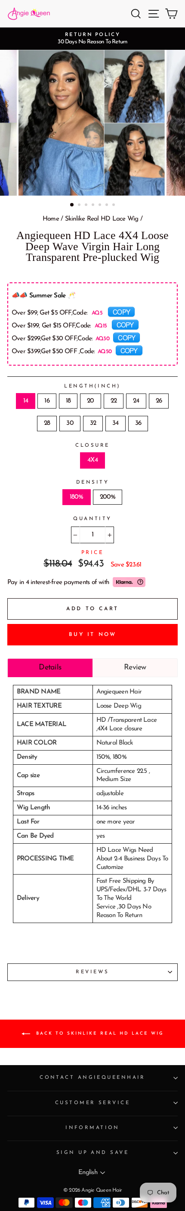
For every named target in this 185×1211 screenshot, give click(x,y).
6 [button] (107, 205)
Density (92, 482)
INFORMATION (92, 1127)
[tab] (50, 667)
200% (108, 497)
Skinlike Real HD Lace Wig (102, 219)
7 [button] (114, 205)
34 (115, 423)
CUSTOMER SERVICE (92, 1102)
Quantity (92, 518)
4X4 (92, 460)
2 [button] (80, 205)
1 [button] (72, 205)
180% (76, 497)
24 (136, 401)
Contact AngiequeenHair (92, 1077)
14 (25, 401)
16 (46, 401)
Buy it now (93, 634)
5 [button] (101, 205)
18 (68, 401)
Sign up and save (92, 1152)
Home (51, 219)
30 (69, 423)
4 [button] (94, 205)
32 (93, 423)
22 (114, 401)
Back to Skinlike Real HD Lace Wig (99, 1033)
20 (90, 401)
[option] (92, 38)
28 (47, 423)
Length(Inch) (92, 386)
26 (159, 401)
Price (92, 552)
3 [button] (87, 205)
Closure (92, 445)
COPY (121, 311)
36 (138, 423)
